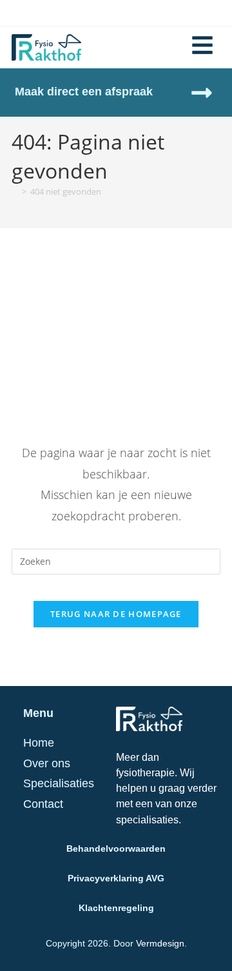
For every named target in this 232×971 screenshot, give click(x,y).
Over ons (46, 763)
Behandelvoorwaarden (116, 848)
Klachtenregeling (116, 908)
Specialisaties (58, 783)
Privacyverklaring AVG (116, 878)
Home (38, 742)
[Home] (15, 191)
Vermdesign (160, 943)
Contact (43, 804)
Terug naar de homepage (116, 614)
